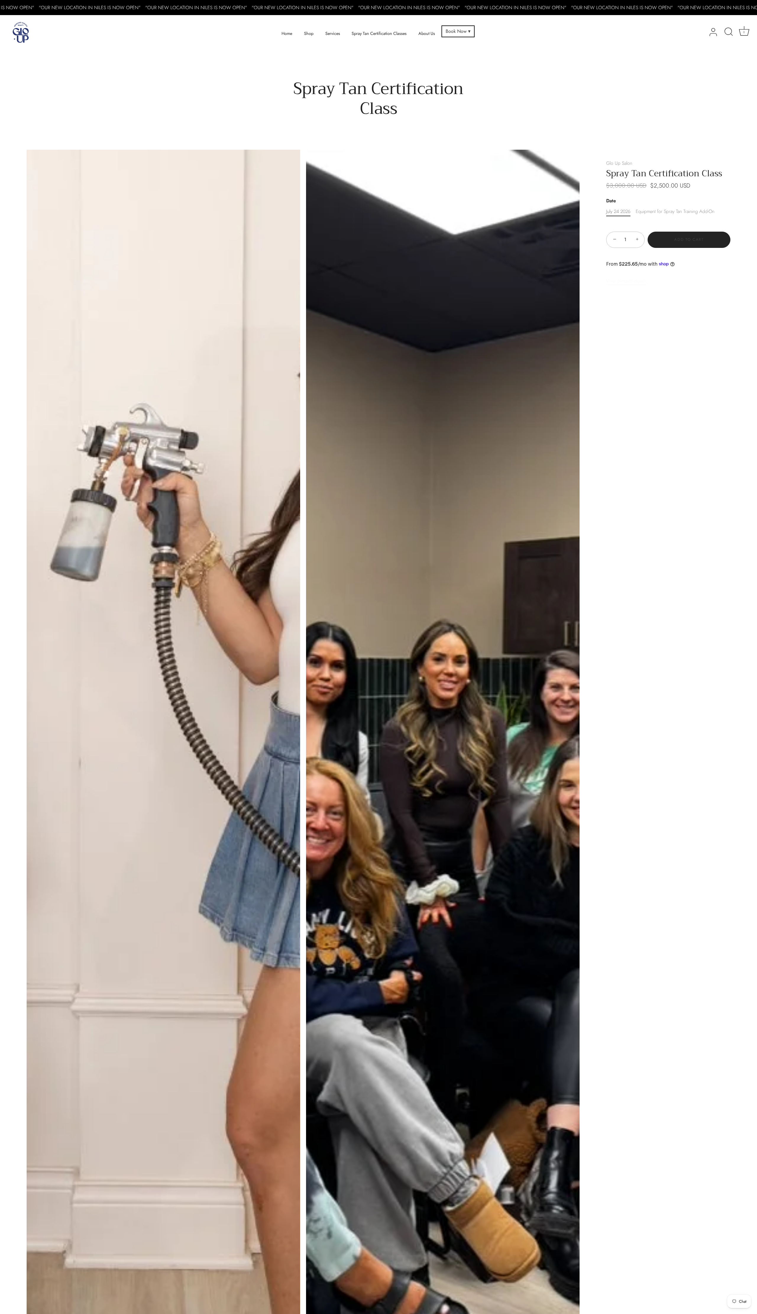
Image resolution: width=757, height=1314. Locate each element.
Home (287, 33)
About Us (426, 33)
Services (332, 33)
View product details (626, 280)
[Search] (728, 32)
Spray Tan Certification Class (664, 174)
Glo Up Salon (619, 163)
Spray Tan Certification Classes (379, 33)
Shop (308, 33)
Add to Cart (689, 239)
